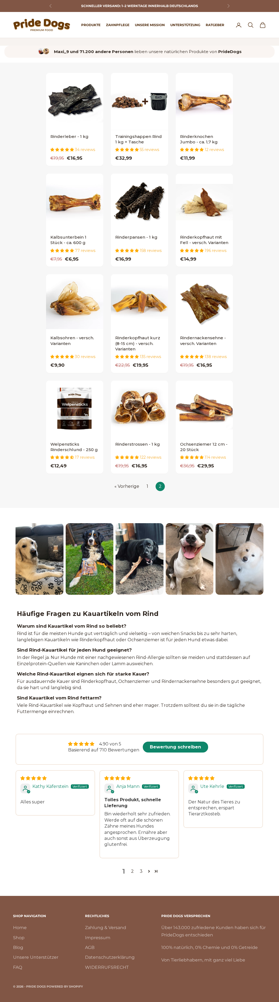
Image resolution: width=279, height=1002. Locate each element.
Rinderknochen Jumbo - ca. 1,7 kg (199, 139)
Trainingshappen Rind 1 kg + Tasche (138, 139)
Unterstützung (185, 25)
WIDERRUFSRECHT (107, 967)
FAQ (17, 967)
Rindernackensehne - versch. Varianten (203, 340)
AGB (90, 947)
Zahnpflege (117, 25)
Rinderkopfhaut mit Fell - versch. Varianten (204, 240)
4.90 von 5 (110, 744)
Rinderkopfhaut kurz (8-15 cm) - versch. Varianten (137, 343)
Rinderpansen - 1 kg (136, 237)
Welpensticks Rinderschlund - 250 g (74, 447)
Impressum (97, 937)
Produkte (91, 25)
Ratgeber (215, 25)
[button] (62, 149)
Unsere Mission (150, 25)
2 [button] (132, 871)
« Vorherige (126, 486)
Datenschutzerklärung (110, 957)
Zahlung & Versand (105, 927)
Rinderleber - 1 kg (69, 136)
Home (20, 927)
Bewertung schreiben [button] (175, 747)
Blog (18, 947)
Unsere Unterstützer (35, 957)
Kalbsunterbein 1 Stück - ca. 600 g (68, 240)
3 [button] (141, 871)
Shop (19, 937)
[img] (33, 778)
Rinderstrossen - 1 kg (137, 444)
